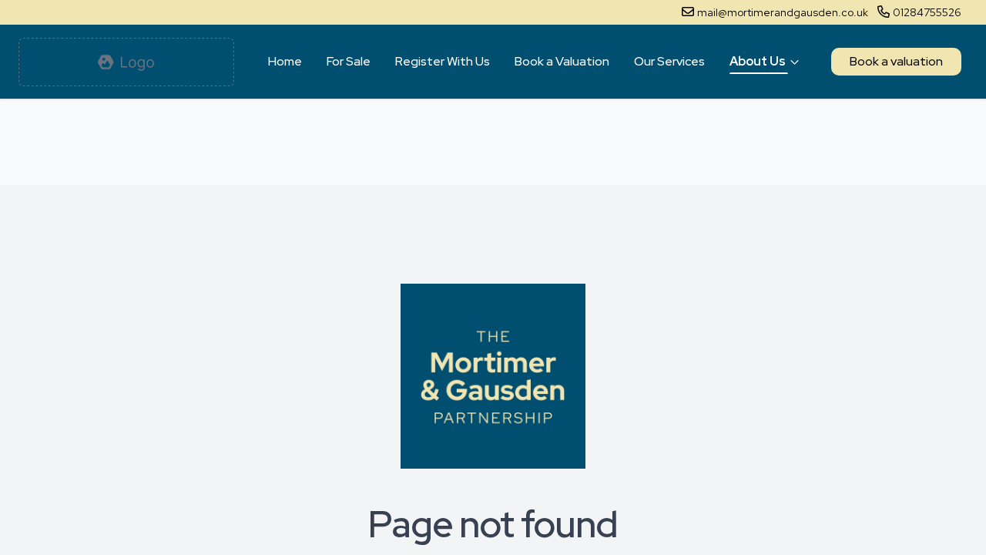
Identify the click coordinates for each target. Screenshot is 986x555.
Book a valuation (896, 61)
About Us (757, 61)
